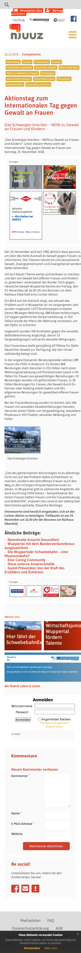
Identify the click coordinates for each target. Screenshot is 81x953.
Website (17, 834)
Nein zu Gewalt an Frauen (22, 73)
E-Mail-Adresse (22, 823)
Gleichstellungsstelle (19, 67)
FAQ (50, 920)
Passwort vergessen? (54, 723)
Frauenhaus (42, 62)
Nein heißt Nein (69, 67)
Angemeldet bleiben (56, 719)
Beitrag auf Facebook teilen (15, 888)
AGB (59, 928)
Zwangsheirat (15, 84)
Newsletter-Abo (31, 10)
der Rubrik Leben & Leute (22, 686)
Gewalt (56, 62)
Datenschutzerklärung (30, 928)
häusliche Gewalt (45, 67)
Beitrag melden (35, 888)
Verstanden (32, 948)
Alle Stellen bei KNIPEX (22, 217)
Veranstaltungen (44, 78)
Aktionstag (13, 62)
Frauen (27, 62)
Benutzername (21, 706)
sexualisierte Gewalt (19, 78)
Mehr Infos (51, 948)
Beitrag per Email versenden (25, 888)
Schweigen (47, 73)
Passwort (22, 712)
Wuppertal (64, 78)
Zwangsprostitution (38, 84)
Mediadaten (30, 920)
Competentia (31, 54)
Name (16, 813)
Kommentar (20, 776)
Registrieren (54, 726)
